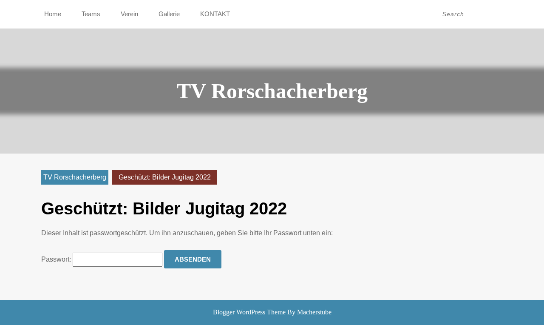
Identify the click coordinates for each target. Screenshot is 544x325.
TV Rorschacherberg (272, 91)
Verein (129, 13)
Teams (91, 13)
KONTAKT (215, 13)
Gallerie (169, 13)
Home (52, 13)
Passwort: (57, 259)
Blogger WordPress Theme (249, 312)
